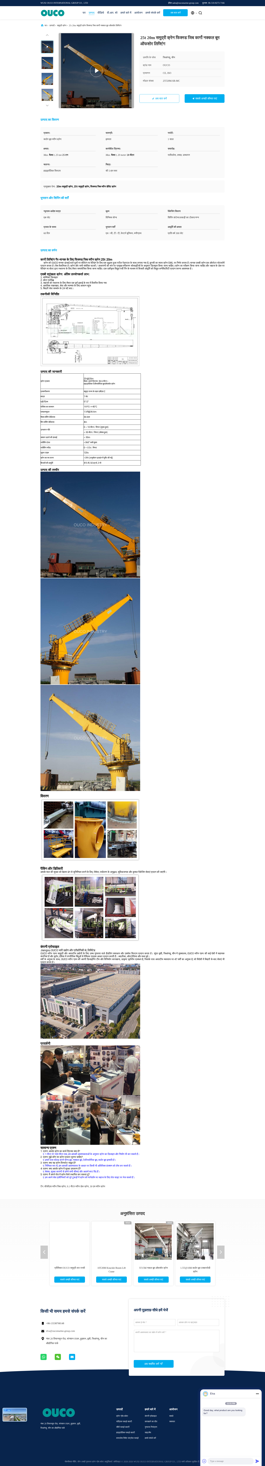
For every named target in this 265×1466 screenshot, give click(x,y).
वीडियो (101, 12)
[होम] (52, 12)
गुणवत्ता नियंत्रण (151, 1427)
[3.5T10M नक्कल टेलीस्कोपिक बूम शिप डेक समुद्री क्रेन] (69, 1241)
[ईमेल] (76, 1359)
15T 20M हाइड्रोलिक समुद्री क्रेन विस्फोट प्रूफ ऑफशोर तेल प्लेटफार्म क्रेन (195, 1272)
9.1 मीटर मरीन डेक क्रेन (78, 1186)
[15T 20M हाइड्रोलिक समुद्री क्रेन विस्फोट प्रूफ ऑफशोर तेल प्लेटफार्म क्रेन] (195, 1241)
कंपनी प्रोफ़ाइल (151, 1416)
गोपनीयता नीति (70, 1461)
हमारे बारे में (126, 12)
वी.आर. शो (112, 12)
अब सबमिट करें (152, 1363)
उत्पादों (51, 25)
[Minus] (257, 1394)
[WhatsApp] (47, 1359)
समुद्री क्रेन (61, 25)
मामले (171, 1416)
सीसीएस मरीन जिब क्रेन (55, 1186)
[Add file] (204, 1461)
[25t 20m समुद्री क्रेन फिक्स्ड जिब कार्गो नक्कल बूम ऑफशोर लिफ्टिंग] (96, 70)
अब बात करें (175, 12)
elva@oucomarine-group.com (60, 1331)
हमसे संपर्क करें (153, 12)
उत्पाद (91, 12)
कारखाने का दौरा (151, 1421)
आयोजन (138, 12)
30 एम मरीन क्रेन (97, 1186)
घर (84, 12)
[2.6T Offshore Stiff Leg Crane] (111, 1241)
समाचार (172, 1421)
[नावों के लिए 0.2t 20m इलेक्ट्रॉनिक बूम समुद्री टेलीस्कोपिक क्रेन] (153, 1241)
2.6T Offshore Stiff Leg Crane (111, 1268)
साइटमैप (148, 1432)
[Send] (257, 1461)
